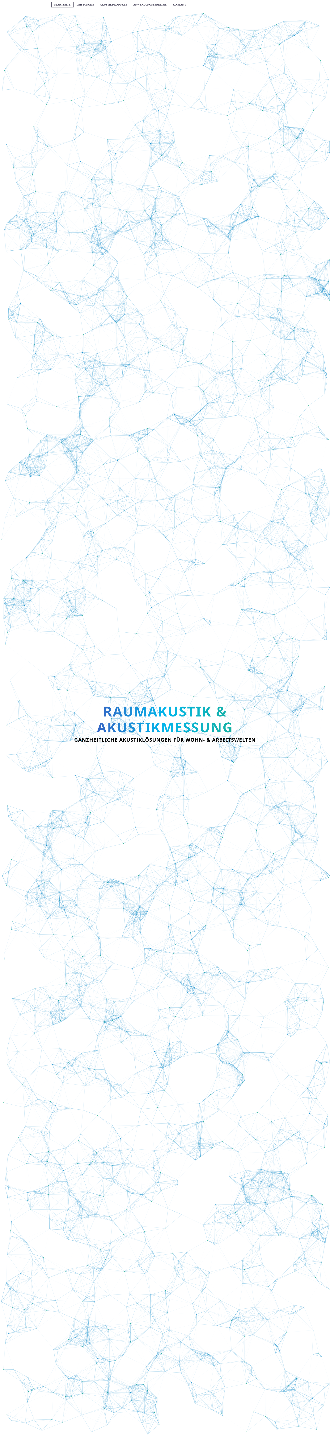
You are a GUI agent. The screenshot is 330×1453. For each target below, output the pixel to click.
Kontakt (179, 4)
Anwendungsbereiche (150, 4)
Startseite (62, 4)
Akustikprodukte (113, 4)
